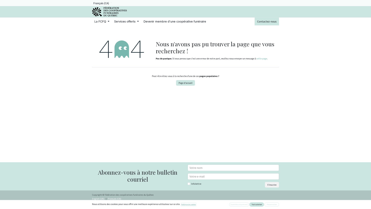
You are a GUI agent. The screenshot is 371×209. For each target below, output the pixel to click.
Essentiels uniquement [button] (239, 204)
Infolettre (196, 183)
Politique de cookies (188, 204)
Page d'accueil (185, 82)
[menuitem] (102, 21)
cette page (261, 58)
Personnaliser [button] (272, 204)
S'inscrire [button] (272, 184)
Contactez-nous (267, 21)
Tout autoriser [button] (257, 204)
